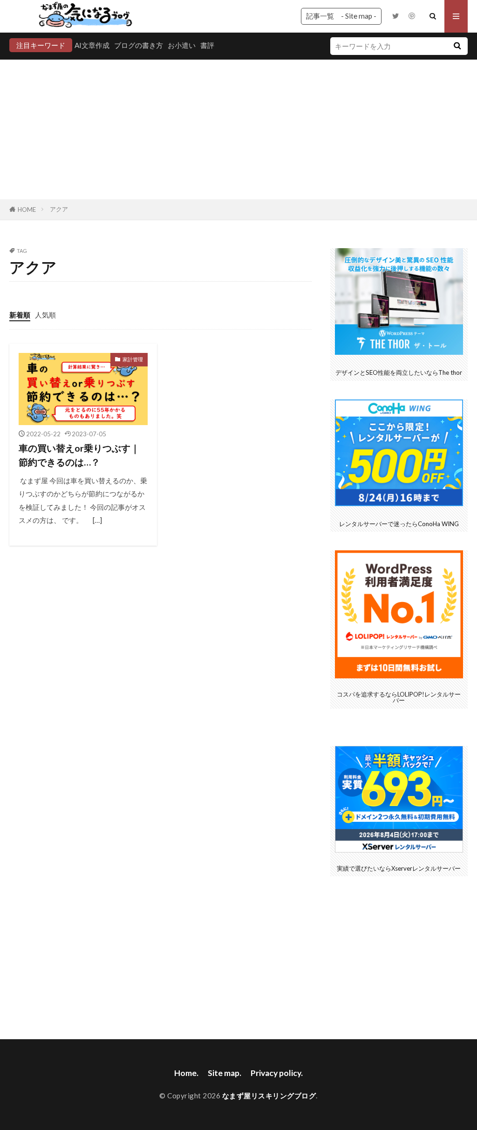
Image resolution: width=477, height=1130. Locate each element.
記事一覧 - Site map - (341, 16)
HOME (27, 209)
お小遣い (182, 45)
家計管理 (133, 359)
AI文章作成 (92, 45)
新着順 (19, 315)
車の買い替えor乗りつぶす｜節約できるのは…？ (79, 454)
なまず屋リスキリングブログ (269, 1095)
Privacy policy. (277, 1073)
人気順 (45, 315)
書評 (207, 45)
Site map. (224, 1073)
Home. (186, 1073)
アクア (59, 209)
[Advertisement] (238, 129)
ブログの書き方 (138, 45)
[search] (457, 46)
